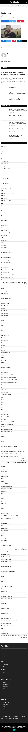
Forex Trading (4, 347)
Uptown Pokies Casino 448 (6, 598)
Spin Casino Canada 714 (6, 561)
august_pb (3, 245)
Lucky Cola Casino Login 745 (7, 424)
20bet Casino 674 (5, 198)
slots (2, 543)
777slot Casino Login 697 (6, 218)
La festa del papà (4, 47)
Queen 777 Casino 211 (6, 513)
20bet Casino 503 (5, 195)
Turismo (3, 588)
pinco (2, 493)
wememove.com (4, 615)
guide (2, 362)
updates (3, 593)
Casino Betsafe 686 (5, 303)
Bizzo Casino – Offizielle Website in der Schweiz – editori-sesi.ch (15, 283)
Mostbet (3, 436)
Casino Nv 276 (4, 308)
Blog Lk (2, 288)
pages (2, 481)
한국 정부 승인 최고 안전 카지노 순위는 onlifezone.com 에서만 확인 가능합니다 (14, 636)
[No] (26, 727)
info (2, 387)
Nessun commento (8, 17)
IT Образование (4, 392)
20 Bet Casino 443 (5, 183)
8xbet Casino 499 (4, 225)
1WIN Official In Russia (5, 168)
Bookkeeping (4, 290)
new (2, 439)
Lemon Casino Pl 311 (5, 414)
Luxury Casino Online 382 (6, 429)
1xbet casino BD (4, 171)
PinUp (2, 498)
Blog (2, 286)
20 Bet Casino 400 (5, 181)
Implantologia (4, 384)
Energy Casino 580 (5, 335)
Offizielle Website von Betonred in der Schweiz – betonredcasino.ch (17, 463)
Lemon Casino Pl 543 (5, 416)
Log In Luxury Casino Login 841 (7, 421)
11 (1, 153)
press (2, 510)
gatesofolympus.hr (5, 360)
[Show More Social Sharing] (25, 21)
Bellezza (3, 255)
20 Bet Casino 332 (5, 178)
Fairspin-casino (4, 340)
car (2, 295)
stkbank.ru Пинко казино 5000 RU (8, 571)
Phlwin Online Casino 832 (6, 488)
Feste (2, 342)
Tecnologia (3, 578)
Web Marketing (4, 613)
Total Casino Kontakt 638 (6, 586)
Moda (2, 434)
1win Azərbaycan (4, 161)
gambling (3, 355)
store (2, 574)
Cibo (2, 328)
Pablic (2, 478)
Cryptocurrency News (5, 332)
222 (2, 203)
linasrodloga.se (4, 419)
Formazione (3, 350)
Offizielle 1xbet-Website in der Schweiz (9, 446)
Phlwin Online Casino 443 (6, 486)
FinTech (3, 345)
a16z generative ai (5, 230)
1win (2, 158)
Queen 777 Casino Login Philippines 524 (9, 515)
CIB (2, 325)
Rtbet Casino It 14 (5, 523)
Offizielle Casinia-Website (6, 448)
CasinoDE (3, 320)
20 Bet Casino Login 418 (6, 188)
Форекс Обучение (5, 633)
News (2, 441)
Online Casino (4, 471)
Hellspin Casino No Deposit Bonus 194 (9, 379)
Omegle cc (3, 468)
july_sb (2, 407)
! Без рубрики (4, 146)
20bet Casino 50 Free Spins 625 (7, 193)
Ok (14, 729)
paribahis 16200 (4, 483)
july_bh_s (3, 399)
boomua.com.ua (4, 293)
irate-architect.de (4, 389)
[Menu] (2, 2)
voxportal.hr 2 (4, 603)
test (2, 581)
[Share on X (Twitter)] (12, 21)
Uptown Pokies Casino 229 (6, 596)
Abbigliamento (4, 235)
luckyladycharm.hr (5, 426)
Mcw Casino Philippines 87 (6, 431)
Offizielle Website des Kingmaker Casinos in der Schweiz (12, 451)
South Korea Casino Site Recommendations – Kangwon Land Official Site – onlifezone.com (14, 548)
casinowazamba (4, 323)
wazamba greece (5, 608)
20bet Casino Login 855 (6, 200)
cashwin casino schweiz (6, 298)
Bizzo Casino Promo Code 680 (7, 279)
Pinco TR (3, 496)
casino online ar (4, 315)
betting (2, 264)
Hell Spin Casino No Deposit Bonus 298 (9, 369)
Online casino (4, 473)
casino (2, 300)
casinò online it (4, 318)
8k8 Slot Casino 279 (5, 222)
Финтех (2, 628)
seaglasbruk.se (4, 528)
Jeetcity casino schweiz (6, 394)
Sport (2, 569)
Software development (6, 545)
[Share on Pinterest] (20, 21)
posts (2, 508)
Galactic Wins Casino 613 (6, 352)
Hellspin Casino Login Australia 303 (8, 377)
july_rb (2, 404)
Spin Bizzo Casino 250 (5, 556)
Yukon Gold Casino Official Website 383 (9, 620)
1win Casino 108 (4, 163)
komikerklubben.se (5, 411)
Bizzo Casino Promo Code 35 (7, 277)
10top (2, 151)
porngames (3, 503)
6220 (2, 215)
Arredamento (4, 240)
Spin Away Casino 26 (5, 554)
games (2, 357)
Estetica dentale (4, 337)
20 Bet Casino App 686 (6, 185)
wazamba (3, 606)
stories (2, 576)
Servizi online (4, 540)
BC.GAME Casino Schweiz (6, 252)
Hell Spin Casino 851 (5, 365)
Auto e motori (4, 247)
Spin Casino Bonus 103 (6, 559)
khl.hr (2, 409)
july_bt (2, 402)
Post (2, 506)
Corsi (2, 330)
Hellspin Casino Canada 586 (7, 374)
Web (2, 611)
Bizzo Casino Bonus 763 (6, 267)
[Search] (26, 2)
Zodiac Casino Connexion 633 (7, 625)
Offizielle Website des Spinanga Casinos (9, 456)
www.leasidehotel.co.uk (6, 618)
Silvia (6, 16)
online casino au (4, 476)
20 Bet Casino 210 (5, 176)
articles (2, 242)
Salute (2, 525)
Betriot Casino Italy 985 (6, 257)
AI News (3, 237)
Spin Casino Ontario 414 (6, 564)
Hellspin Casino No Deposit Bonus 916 (9, 382)
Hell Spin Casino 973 (5, 367)
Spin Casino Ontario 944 (6, 566)
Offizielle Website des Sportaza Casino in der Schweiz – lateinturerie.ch (15, 459)
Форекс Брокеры (5, 630)
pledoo (2, 501)
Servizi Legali (4, 538)
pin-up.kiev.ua (4, 491)
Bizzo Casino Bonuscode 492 (7, 269)
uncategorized (4, 591)
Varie (2, 601)
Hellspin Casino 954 (5, 372)
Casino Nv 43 (4, 310)
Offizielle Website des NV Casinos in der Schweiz (11, 453)
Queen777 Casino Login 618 (7, 518)
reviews (3, 520)
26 (1, 205)
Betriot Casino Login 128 (6, 260)
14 (1, 156)
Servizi (2, 535)
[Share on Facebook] (5, 21)
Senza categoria (4, 530)
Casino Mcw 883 (4, 305)
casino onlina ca (4, 313)
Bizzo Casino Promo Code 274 (7, 274)
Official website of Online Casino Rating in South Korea (12, 444)
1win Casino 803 (4, 166)
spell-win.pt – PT (4, 551)
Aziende (3, 250)
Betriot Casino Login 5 (5, 262)
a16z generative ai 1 (5, 232)
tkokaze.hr (3, 583)
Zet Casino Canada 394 (6, 623)
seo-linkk (3, 533)
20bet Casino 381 (5, 190)
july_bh (2, 397)
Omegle (3, 466)
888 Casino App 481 (5, 220)
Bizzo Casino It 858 (5, 272)
